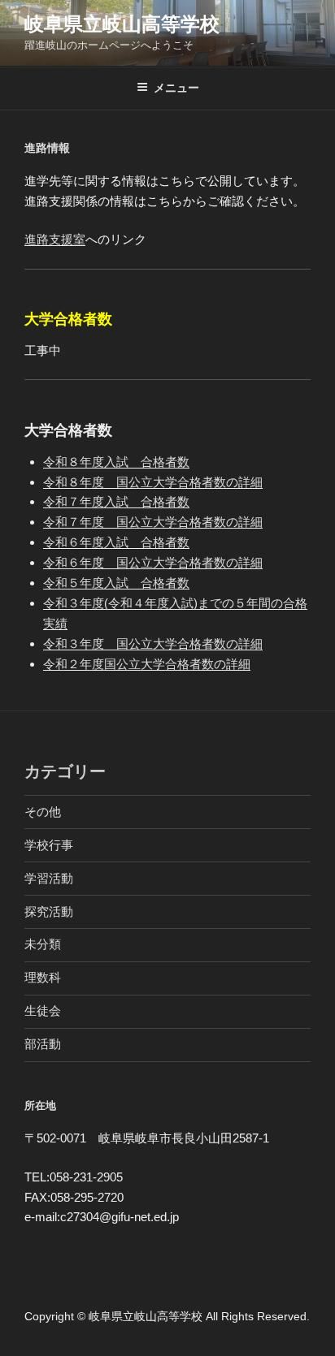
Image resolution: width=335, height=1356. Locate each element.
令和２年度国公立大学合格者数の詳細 (146, 664)
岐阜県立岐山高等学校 (122, 24)
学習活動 (48, 878)
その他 (42, 811)
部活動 (42, 1044)
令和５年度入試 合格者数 (116, 582)
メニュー (176, 87)
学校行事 (48, 845)
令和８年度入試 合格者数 (116, 462)
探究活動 (48, 911)
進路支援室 (54, 239)
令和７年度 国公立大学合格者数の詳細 (153, 522)
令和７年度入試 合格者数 (116, 501)
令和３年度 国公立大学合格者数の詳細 (153, 643)
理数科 (42, 977)
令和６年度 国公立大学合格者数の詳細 (153, 562)
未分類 (42, 944)
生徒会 (42, 1010)
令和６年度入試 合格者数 (116, 542)
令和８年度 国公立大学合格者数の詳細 (153, 482)
